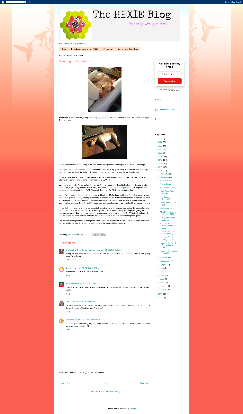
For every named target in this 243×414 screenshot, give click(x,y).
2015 (160, 167)
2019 (160, 153)
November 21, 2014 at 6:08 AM (87, 320)
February (164, 286)
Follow (157, 100)
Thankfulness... (166, 184)
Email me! (159, 119)
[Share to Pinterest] (104, 234)
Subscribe (170, 81)
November (164, 177)
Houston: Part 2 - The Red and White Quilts (168, 245)
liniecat (69, 268)
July (162, 268)
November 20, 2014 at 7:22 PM (83, 284)
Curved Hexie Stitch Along (128, 49)
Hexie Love (63, 198)
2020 (160, 149)
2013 (160, 294)
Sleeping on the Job (168, 208)
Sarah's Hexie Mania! (168, 188)
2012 (160, 298)
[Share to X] (98, 234)
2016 (160, 164)
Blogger (133, 408)
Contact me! (107, 49)
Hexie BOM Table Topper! (167, 192)
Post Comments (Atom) (110, 391)
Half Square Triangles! (165, 198)
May (162, 275)
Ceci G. (69, 302)
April (162, 279)
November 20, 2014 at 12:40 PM (86, 268)
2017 (160, 160)
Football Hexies (166, 181)
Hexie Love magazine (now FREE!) (84, 49)
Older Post (144, 383)
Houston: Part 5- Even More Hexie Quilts (168, 226)
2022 (160, 142)
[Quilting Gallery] (165, 109)
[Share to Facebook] (101, 234)
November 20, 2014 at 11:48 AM (109, 250)
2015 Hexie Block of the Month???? (168, 213)
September (165, 261)
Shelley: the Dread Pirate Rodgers (80, 250)
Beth (68, 284)
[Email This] (93, 234)
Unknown (70, 320)
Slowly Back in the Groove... (167, 219)
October (163, 258)
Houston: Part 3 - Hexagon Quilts (167, 238)
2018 (160, 157)
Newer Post (65, 383)
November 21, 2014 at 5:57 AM (85, 302)
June (162, 272)
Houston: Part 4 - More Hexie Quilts (168, 232)
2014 (160, 171)
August (163, 265)
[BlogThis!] (96, 234)
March (163, 282)
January (163, 290)
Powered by (164, 90)
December (164, 174)
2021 (160, 146)
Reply (68, 260)
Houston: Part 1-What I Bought (168, 252)
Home (63, 49)
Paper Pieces (126, 188)
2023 (160, 139)
